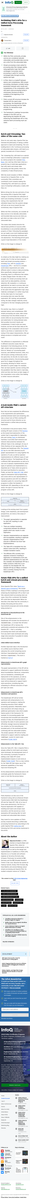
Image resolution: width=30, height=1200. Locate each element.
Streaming (19, 899)
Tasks (14, 437)
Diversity (3, 1128)
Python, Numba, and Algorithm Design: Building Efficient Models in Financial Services (12, 972)
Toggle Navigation (2, 2)
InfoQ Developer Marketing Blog (5, 1124)
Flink (23, 160)
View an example (15, 988)
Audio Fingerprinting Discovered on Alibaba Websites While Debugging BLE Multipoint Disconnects (14, 965)
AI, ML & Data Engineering (10, 15)
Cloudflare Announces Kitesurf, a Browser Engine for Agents (14, 919)
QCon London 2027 (23, 1140)
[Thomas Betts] (2, 40)
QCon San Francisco (21, 1129)
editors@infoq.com (5, 1189)
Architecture (18, 902)
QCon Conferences (6, 1104)
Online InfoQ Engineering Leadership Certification (21, 1114)
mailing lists (17, 826)
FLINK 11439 (10, 761)
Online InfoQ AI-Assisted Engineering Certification (22, 1122)
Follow (26, 34)
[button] (15, 1015)
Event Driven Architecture (10, 896)
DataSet (18, 263)
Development (7, 954)
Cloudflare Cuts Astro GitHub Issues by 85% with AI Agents (16, 935)
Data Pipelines (6, 902)
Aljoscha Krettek (8, 34)
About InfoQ (4, 1114)
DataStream (5, 265)
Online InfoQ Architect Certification (21, 1107)
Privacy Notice (4, 1197)
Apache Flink (12, 905)
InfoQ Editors (4, 1112)
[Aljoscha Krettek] (2, 34)
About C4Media (5, 1117)
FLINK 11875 (12, 739)
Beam (2, 162)
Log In (3, 1101)
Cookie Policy (23, 1197)
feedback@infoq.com (6, 1184)
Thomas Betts (7, 40)
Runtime (25, 431)
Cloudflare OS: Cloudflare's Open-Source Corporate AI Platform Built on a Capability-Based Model (15, 931)
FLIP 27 (10, 658)
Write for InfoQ (5, 1109)
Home (2, 1095)
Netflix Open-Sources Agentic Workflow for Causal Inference (16, 923)
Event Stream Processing (9, 893)
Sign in (26, 2)
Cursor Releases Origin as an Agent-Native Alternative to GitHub (15, 927)
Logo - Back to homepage (9, 2)
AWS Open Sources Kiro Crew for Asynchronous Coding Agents (11, 958)
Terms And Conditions (14, 1197)
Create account (5, 1098)
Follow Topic (15, 883)
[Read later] (22, 48)
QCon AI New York (23, 1136)
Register (18, 2)
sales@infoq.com (20, 1184)
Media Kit (3, 1120)
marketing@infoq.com (21, 1189)
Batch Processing (7, 899)
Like (9, 48)
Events (3, 1106)
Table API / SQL (19, 472)
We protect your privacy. (7, 1018)
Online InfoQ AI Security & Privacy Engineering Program (23, 1100)
